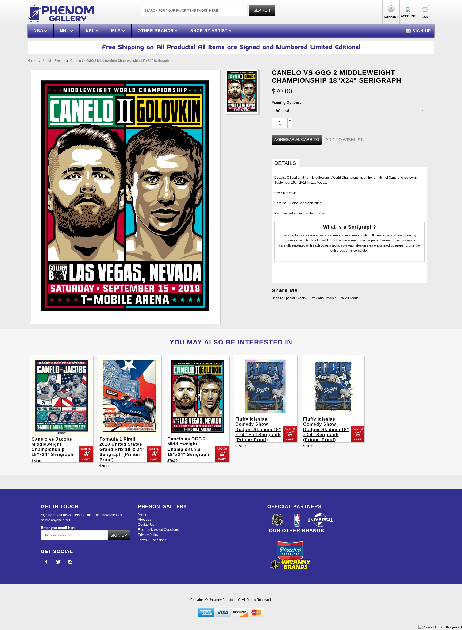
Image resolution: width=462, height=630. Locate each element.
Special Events (53, 61)
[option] (61, 411)
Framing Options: (286, 103)
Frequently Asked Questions (158, 530)
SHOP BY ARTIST (209, 30)
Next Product (350, 298)
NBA (39, 30)
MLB (116, 30)
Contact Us (146, 525)
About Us (144, 519)
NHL (65, 30)
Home (32, 61)
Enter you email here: (58, 528)
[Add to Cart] (86, 454)
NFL (91, 30)
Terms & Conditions (152, 540)
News (142, 514)
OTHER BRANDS (156, 30)
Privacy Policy (148, 535)
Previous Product (323, 298)
